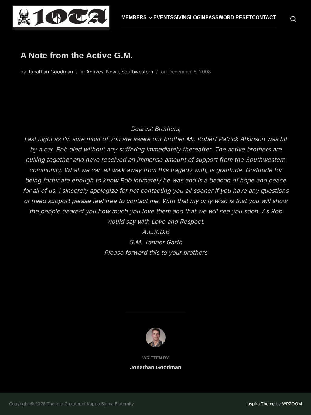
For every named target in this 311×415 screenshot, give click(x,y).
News (112, 72)
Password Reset (228, 17)
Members (134, 17)
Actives (94, 72)
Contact (264, 17)
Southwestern (137, 72)
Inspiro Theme (260, 403)
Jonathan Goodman (50, 72)
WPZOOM (292, 403)
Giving (181, 17)
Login (197, 17)
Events (163, 17)
